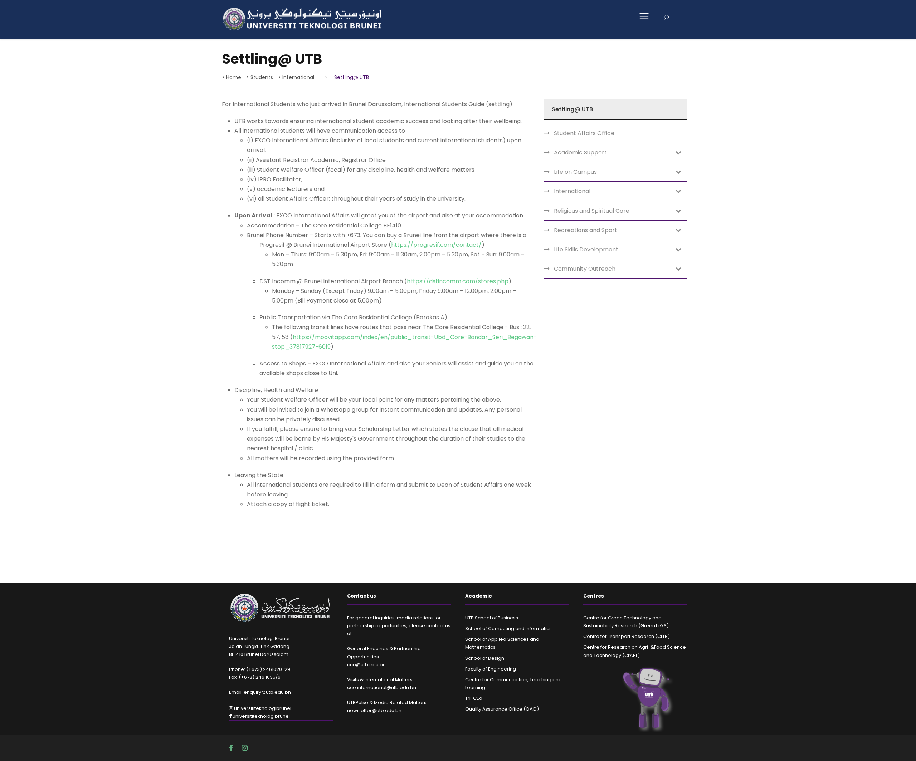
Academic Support (580, 152)
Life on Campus (575, 172)
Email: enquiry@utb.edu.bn (260, 692)
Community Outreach (584, 269)
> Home (231, 77)
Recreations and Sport (585, 230)
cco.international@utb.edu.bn (381, 687)
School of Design (484, 658)
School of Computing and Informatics (508, 628)
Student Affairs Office (584, 133)
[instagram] (245, 748)
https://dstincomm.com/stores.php (457, 281)
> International (296, 77)
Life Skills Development (586, 249)
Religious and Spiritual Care (591, 211)
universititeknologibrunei (262, 708)
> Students (259, 77)
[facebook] (232, 748)
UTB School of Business (491, 617)
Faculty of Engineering (490, 669)
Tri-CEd (473, 698)
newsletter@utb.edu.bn (374, 710)
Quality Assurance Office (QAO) (502, 709)
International (572, 191)
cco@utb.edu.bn (366, 664)
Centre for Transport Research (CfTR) (626, 636)
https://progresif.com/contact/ (436, 245)
